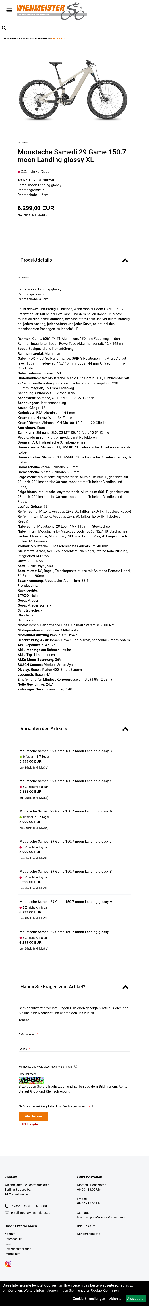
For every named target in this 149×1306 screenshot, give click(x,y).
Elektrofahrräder (36, 38)
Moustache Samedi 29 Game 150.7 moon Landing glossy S (65, 751)
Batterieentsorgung (18, 1249)
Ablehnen (116, 1299)
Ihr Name (24, 1019)
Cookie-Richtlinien (105, 1290)
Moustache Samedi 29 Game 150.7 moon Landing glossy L (65, 841)
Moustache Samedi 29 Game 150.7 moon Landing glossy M (66, 811)
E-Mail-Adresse (27, 1034)
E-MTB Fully (58, 38)
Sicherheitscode (27, 1073)
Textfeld (23, 1048)
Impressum (12, 1254)
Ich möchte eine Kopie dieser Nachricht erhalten (45, 1066)
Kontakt (10, 1234)
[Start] (5, 38)
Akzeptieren (136, 1299)
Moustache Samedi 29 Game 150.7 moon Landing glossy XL (66, 781)
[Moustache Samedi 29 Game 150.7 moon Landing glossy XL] (73, 89)
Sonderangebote (88, 1234)
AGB (8, 1244)
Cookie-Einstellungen (89, 1299)
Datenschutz (13, 1239)
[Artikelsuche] (4, 28)
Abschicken (33, 1116)
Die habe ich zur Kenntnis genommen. (53, 1106)
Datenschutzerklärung (35, 1106)
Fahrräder (16, 38)
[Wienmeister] (52, 11)
